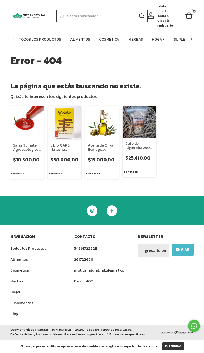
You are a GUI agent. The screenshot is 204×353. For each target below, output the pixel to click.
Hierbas (135, 39)
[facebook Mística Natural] (112, 210)
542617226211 (85, 248)
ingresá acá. (95, 334)
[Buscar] (141, 16)
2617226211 (83, 259)
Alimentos (80, 39)
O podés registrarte (165, 23)
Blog (14, 314)
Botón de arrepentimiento (129, 334)
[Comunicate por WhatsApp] (194, 326)
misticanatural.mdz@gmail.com (101, 270)
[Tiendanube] (177, 333)
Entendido (173, 346)
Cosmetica (109, 39)
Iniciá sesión (163, 13)
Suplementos (21, 303)
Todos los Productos (40, 39)
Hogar (158, 39)
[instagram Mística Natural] (92, 210)
